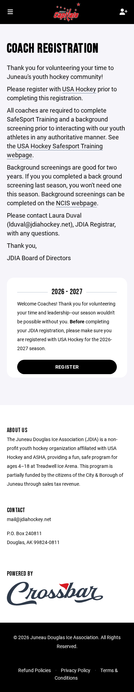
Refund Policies (34, 670)
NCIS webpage (76, 203)
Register (67, 367)
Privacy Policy (75, 670)
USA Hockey (79, 89)
